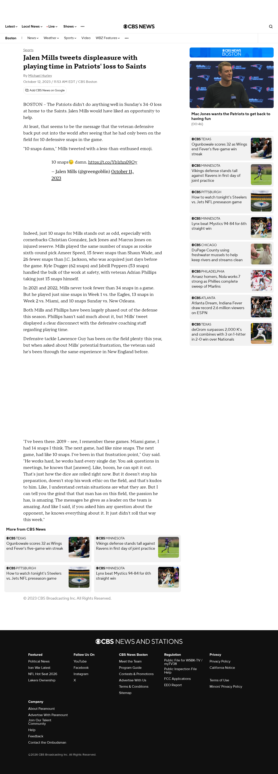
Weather (50, 38)
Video (86, 38)
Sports (69, 38)
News (32, 38)
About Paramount (41, 708)
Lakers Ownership (41, 680)
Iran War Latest (39, 667)
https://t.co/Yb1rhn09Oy (112, 164)
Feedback (35, 736)
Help (31, 730)
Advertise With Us (132, 680)
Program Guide (130, 667)
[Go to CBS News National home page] (139, 26)
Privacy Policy (220, 661)
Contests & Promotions (136, 674)
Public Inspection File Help (180, 670)
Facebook (81, 667)
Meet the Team (130, 661)
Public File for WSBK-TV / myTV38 (183, 662)
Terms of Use (219, 680)
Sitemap (125, 693)
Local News (31, 26)
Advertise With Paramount (48, 715)
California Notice (222, 667)
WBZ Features (107, 38)
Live (52, 26)
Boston (10, 38)
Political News (39, 661)
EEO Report (173, 685)
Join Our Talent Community (39, 721)
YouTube (80, 661)
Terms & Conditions (133, 686)
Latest (10, 26)
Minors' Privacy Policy (226, 686)
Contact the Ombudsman (47, 742)
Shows (69, 26)
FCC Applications (177, 679)
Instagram (81, 674)
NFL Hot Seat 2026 (42, 674)
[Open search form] (271, 26)
